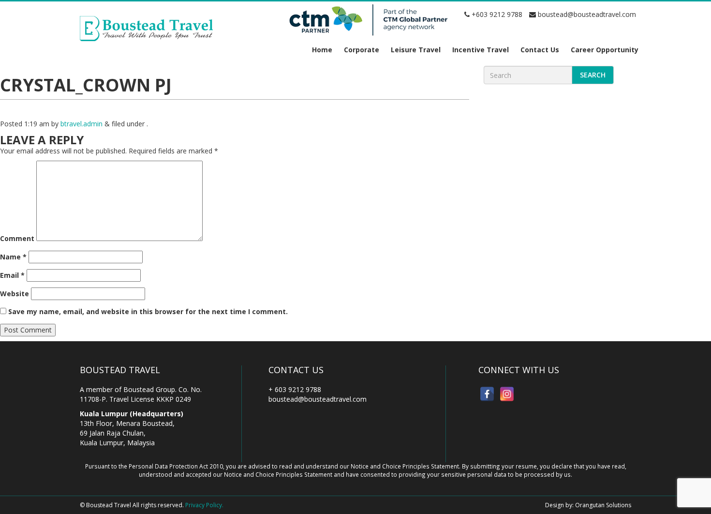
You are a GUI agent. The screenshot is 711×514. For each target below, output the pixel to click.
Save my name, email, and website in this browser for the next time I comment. (148, 311)
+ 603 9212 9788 (294, 389)
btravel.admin (81, 123)
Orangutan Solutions (603, 505)
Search (593, 74)
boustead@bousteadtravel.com (586, 14)
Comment (17, 238)
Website (14, 293)
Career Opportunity (604, 49)
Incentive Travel (480, 49)
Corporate (361, 49)
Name (13, 256)
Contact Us (539, 49)
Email (12, 275)
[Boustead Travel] (146, 27)
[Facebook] (487, 394)
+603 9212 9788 (496, 14)
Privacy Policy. (204, 505)
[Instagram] (507, 394)
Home (322, 49)
